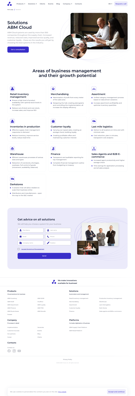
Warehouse (103, 301)
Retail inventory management (78, 298)
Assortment (73, 305)
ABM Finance (11, 308)
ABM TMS (40, 308)
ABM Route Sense (13, 311)
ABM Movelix (41, 311)
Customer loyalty (74, 308)
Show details (62, 392)
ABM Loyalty (41, 305)
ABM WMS (40, 298)
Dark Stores (103, 308)
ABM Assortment (12, 305)
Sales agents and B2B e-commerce (110, 311)
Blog (58, 4)
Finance (71, 311)
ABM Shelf (10, 301)
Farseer (9, 314)
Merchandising (74, 301)
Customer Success (13, 330)
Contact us (10, 347)
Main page (10, 9)
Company (66, 4)
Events (50, 4)
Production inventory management (110, 298)
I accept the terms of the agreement (32, 249)
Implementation (12, 327)
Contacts (78, 4)
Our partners (11, 334)
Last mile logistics (104, 305)
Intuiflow (40, 301)
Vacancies (40, 327)
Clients (42, 4)
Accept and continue (116, 392)
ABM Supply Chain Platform (78, 327)
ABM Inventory (12, 298)
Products (20, 4)
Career (9, 337)
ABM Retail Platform (75, 330)
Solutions (31, 4)
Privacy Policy (67, 359)
